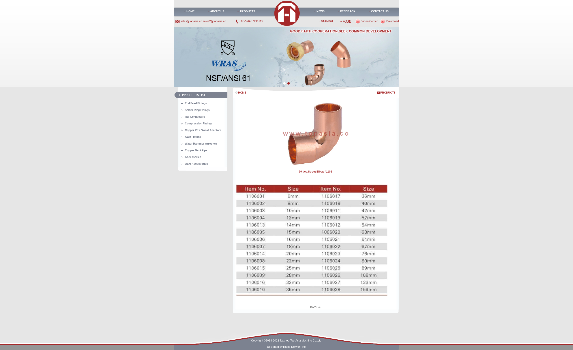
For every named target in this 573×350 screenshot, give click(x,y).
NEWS (320, 11)
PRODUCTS (247, 11)
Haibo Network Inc (294, 346)
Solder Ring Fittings (197, 110)
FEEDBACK (347, 11)
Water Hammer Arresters (201, 143)
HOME (190, 11)
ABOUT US (217, 11)
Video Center (369, 21)
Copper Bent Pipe (196, 150)
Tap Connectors (195, 116)
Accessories (193, 157)
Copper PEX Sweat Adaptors (203, 130)
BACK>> (315, 307)
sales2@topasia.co (214, 21)
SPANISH (327, 21)
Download (392, 21)
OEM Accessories (196, 163)
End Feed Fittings (196, 103)
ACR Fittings (193, 137)
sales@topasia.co (191, 21)
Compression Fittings (198, 123)
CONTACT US (380, 11)
